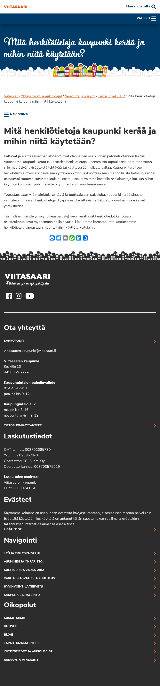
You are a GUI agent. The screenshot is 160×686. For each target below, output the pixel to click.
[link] (16, 114)
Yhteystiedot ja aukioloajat (41, 96)
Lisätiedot (13, 529)
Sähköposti (14, 341)
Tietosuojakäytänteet (23, 425)
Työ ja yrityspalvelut (22, 553)
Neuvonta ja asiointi (80, 96)
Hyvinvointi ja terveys (23, 586)
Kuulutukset (15, 618)
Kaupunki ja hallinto (22, 595)
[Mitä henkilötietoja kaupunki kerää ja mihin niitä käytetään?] (15, 6)
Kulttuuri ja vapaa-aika (24, 570)
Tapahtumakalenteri (22, 643)
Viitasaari (11, 96)
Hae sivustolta (138, 6)
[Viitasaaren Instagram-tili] (18, 296)
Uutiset (10, 626)
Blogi (8, 634)
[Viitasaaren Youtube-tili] (29, 296)
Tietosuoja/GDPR (111, 96)
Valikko (143, 18)
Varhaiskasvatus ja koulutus (29, 578)
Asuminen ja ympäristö (23, 561)
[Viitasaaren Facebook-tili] (9, 296)
